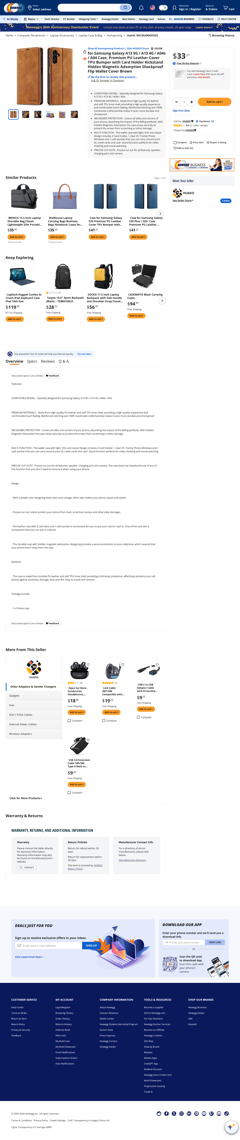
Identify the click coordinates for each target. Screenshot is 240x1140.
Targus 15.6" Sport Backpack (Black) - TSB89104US (65, 299)
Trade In (148, 1091)
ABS (190, 1018)
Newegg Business (197, 1007)
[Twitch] (211, 1113)
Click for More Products (25, 798)
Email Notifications (65, 1052)
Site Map (148, 1041)
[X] (174, 1113)
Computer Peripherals (31, 35)
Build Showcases (152, 1080)
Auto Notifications (65, 1063)
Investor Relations (109, 1013)
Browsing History (64, 1013)
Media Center (107, 1018)
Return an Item (19, 1018)
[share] (85, 52)
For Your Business (153, 1018)
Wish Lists (61, 1035)
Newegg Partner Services (157, 1024)
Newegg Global (196, 1013)
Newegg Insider (108, 1046)
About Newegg (107, 1007)
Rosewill (192, 1024)
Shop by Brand (151, 1046)
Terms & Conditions (21, 1120)
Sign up (91, 945)
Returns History (64, 1024)
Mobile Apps (150, 1058)
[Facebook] (167, 1113)
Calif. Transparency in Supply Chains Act (89, 1120)
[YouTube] (204, 1113)
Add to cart (214, 102)
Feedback (53, 375)
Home (9, 35)
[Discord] (219, 1113)
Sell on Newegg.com (154, 1013)
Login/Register (63, 1007)
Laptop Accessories (62, 35)
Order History (63, 1018)
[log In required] (88, 664)
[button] (40, 7)
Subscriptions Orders (66, 1058)
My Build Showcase (66, 1046)
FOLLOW (226, 200)
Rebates (148, 1052)
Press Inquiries (107, 1035)
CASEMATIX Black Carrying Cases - (145, 296)
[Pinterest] (196, 1113)
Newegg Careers (108, 1041)
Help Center (17, 1007)
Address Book (63, 1029)
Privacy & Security (20, 1029)
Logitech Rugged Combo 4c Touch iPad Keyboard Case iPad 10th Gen (24, 298)
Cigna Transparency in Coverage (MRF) (31, 1127)
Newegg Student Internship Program (119, 1024)
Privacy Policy (41, 1120)
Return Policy (18, 1024)
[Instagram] (181, 1113)
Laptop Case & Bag (90, 35)
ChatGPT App (151, 1063)
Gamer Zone (106, 1029)
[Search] (125, 7)
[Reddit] (84, 58)
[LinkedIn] (189, 1113)
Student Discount (153, 1069)
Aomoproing (114, 35)
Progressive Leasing (154, 1086)
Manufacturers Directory (132, 860)
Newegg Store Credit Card (157, 1074)
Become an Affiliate (154, 1029)
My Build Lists (63, 1041)
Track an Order (19, 1013)
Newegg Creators (153, 1035)
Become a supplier (154, 1007)
